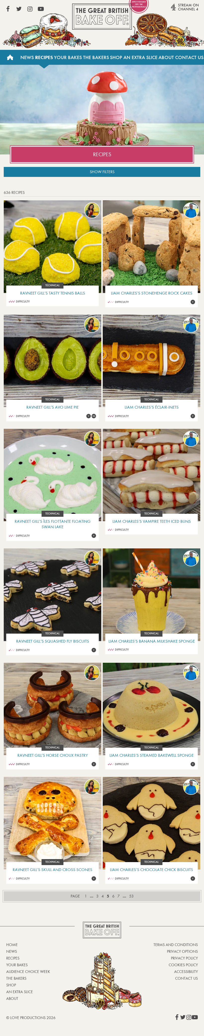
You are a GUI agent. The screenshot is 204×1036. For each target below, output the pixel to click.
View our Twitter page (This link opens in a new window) (19, 9)
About (166, 57)
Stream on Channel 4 (175, 9)
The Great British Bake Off (102, 16)
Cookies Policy (183, 964)
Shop (116, 57)
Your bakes (17, 964)
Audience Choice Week (28, 971)
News (27, 57)
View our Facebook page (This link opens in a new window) (8, 9)
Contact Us (186, 978)
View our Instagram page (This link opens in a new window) (30, 9)
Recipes (44, 57)
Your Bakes (68, 57)
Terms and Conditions (175, 944)
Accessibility (186, 971)
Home (10, 57)
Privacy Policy (184, 958)
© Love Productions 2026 (30, 1017)
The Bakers (96, 57)
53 (131, 896)
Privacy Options (182, 951)
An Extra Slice (140, 57)
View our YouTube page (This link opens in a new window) (41, 9)
